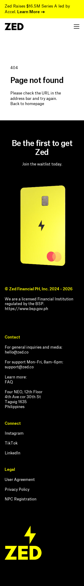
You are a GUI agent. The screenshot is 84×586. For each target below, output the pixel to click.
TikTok (11, 443)
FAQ (9, 382)
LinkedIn (12, 453)
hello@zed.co (16, 352)
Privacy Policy (17, 490)
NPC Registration (20, 499)
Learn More (28, 12)
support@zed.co (19, 367)
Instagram (14, 433)
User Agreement (20, 480)
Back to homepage (27, 104)
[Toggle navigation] (76, 26)
